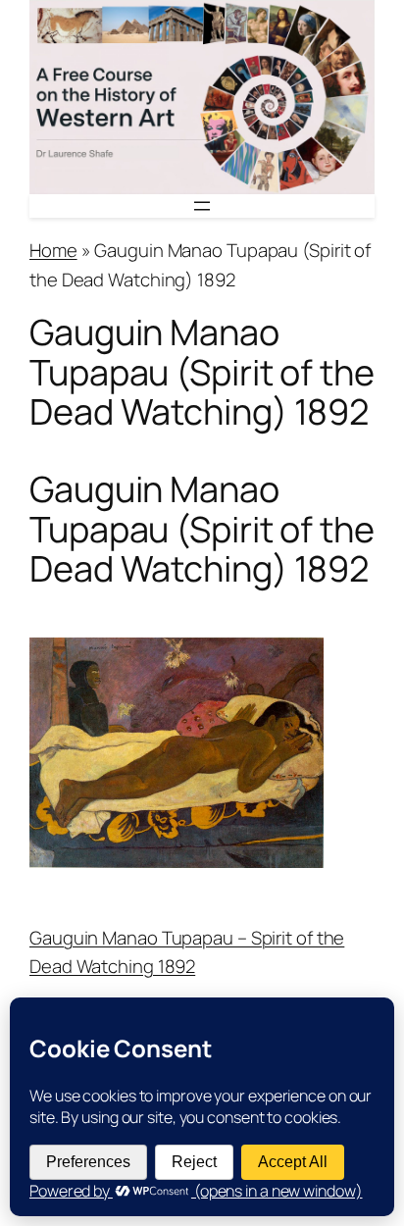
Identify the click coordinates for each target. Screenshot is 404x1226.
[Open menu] (202, 206)
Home (53, 250)
